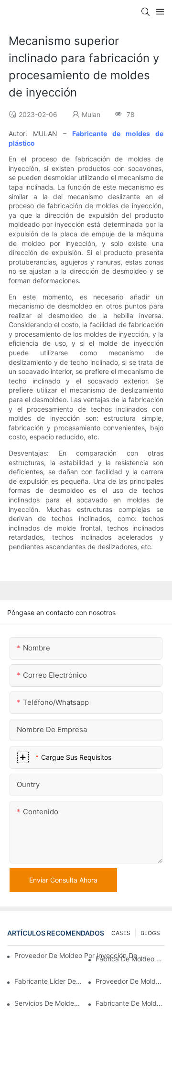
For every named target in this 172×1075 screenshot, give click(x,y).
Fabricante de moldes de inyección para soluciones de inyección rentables (130, 1003)
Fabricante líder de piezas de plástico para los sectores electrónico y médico (49, 981)
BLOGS (150, 933)
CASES (120, 933)
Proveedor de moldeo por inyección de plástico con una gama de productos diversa (130, 981)
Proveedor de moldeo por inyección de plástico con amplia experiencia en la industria (80, 955)
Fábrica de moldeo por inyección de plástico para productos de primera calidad (130, 959)
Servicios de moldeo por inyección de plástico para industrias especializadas (49, 1003)
